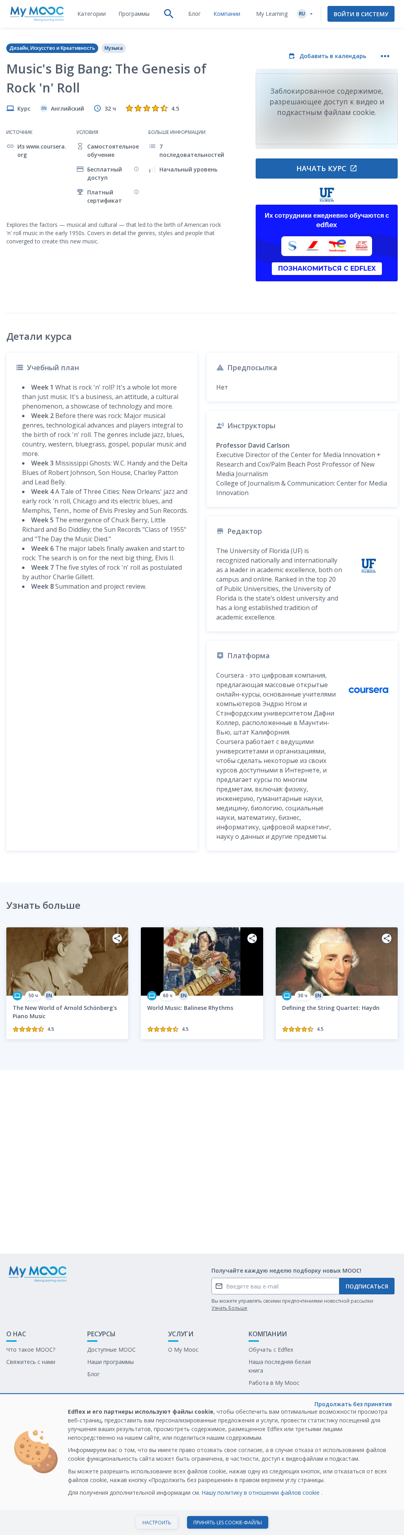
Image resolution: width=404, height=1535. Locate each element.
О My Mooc (183, 1349)
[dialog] (202, 1465)
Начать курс (321, 168)
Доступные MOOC (111, 1349)
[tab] (91, 14)
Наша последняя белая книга (280, 1366)
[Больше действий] (385, 56)
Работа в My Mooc (274, 1382)
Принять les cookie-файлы (227, 1522)
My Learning (272, 13)
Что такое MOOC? (30, 1349)
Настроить (156, 1522)
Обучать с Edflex (271, 1349)
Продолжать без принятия (353, 1404)
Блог (93, 1374)
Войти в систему (361, 14)
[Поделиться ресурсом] (117, 938)
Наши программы (110, 1361)
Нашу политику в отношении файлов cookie (261, 1492)
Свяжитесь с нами (30, 1361)
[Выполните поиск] (169, 14)
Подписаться (367, 1286)
